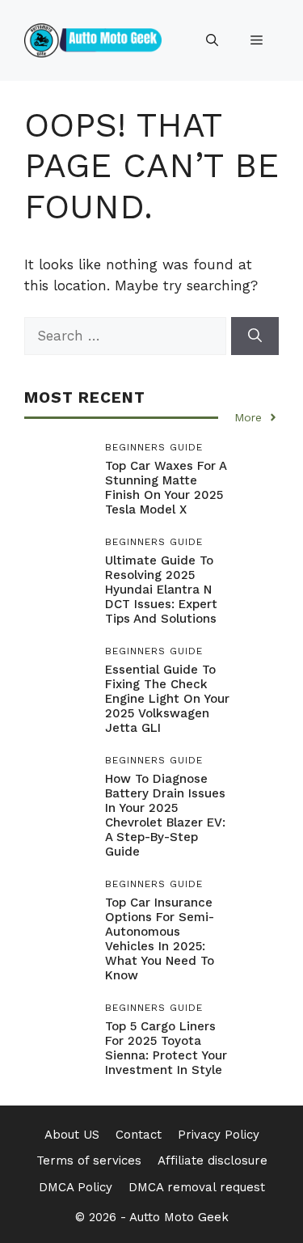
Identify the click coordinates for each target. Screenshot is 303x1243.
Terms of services (88, 1160)
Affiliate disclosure (212, 1160)
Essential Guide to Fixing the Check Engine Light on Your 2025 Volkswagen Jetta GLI (167, 698)
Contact (139, 1134)
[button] (212, 40)
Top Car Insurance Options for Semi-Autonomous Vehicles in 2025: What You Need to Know (159, 939)
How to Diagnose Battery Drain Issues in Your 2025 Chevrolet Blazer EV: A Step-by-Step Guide (165, 815)
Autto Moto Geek (179, 1217)
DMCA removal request (196, 1187)
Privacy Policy (218, 1134)
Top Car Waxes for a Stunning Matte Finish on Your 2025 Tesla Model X (165, 488)
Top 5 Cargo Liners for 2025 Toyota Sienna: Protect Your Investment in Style (166, 1048)
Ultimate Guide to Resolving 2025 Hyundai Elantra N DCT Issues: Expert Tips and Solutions (161, 589)
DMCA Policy (75, 1187)
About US (71, 1134)
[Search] (255, 336)
